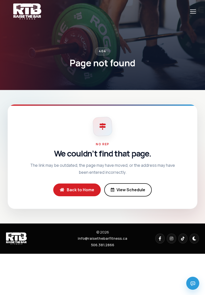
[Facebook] (160, 239)
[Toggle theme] (194, 239)
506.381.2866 (102, 244)
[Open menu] (193, 12)
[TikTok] (183, 239)
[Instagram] (171, 239)
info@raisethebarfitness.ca (102, 238)
